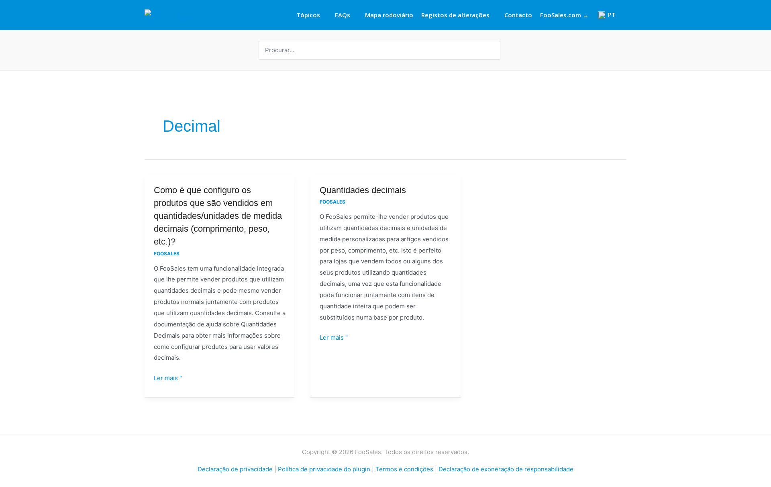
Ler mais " (168, 377)
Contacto (518, 15)
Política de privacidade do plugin (324, 469)
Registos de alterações (455, 15)
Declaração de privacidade (235, 469)
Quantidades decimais (363, 190)
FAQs (342, 15)
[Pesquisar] (495, 50)
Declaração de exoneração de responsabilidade (506, 469)
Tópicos (308, 15)
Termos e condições (404, 469)
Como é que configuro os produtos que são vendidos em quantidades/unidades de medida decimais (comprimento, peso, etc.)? (218, 216)
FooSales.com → (564, 15)
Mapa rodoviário (389, 15)
